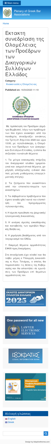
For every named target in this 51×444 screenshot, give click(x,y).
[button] (12, 3)
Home (6, 23)
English (11, 418)
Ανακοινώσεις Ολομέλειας (21, 84)
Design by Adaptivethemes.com (37, 441)
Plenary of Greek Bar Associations (27, 12)
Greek (10, 422)
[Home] (8, 12)
